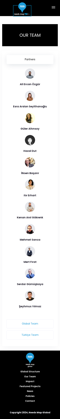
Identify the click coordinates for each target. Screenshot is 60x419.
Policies (30, 396)
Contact (30, 400)
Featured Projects (30, 386)
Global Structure (30, 371)
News (30, 391)
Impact (30, 381)
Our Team (30, 376)
